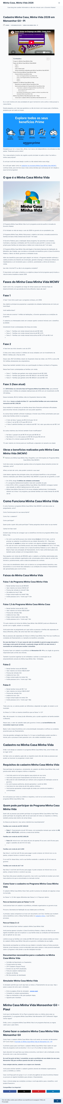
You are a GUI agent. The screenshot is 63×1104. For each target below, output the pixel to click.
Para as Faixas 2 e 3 (22, 90)
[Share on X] (24, 1091)
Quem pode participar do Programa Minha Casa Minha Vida (30, 86)
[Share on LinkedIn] (53, 1091)
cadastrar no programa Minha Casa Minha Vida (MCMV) (38, 165)
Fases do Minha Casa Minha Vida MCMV (24, 63)
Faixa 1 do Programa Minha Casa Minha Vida (27, 75)
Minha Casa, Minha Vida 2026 (18, 3)
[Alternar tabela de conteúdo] (47, 58)
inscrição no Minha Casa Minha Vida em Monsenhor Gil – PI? (33, 1041)
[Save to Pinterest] (38, 1091)
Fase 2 (16, 66)
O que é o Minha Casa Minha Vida (22, 61)
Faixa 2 (18, 79)
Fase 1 (16, 65)
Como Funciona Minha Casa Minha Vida (24, 72)
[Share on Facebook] (9, 1091)
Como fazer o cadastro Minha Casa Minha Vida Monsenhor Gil (30, 97)
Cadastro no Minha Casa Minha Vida (23, 82)
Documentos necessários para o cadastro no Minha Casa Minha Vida (32, 92)
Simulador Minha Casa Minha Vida (24, 94)
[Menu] (59, 3)
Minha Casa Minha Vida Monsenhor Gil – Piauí (26, 95)
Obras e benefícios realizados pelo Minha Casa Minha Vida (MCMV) (32, 70)
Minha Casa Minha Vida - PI (30, 25)
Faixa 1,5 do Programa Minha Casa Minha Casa (27, 77)
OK (57, 1100)
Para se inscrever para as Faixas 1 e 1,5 (26, 89)
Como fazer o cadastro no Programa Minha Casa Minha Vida (30, 87)
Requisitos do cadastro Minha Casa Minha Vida (27, 84)
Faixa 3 (18, 80)
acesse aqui (34, 991)
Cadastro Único (40, 916)
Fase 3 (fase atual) (19, 68)
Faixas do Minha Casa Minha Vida (23, 74)
